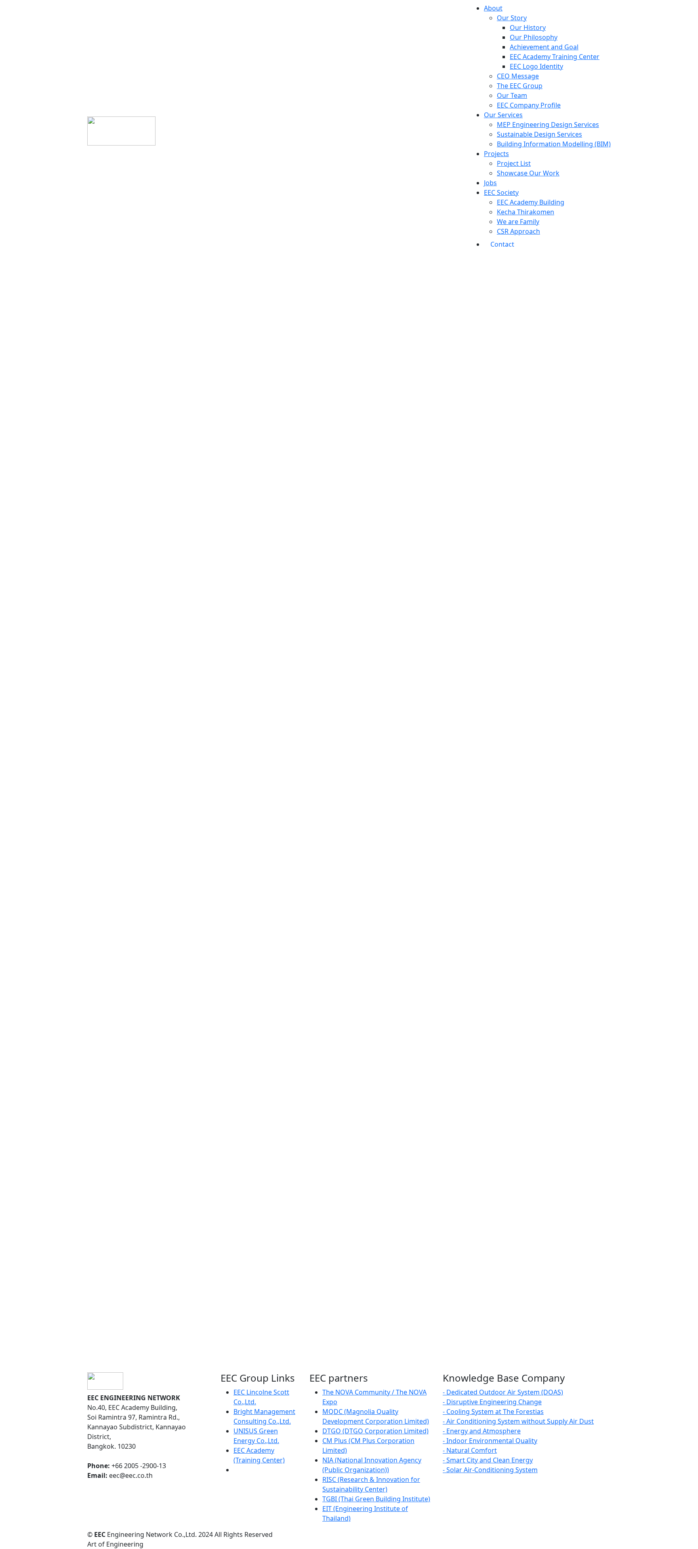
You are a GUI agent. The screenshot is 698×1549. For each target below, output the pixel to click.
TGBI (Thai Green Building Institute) (376, 1498)
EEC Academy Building (530, 202)
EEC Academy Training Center (554, 56)
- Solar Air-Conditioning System (490, 1469)
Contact (502, 244)
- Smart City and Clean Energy (488, 1460)
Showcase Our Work (528, 173)
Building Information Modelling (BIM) (554, 143)
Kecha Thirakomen (525, 211)
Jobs (490, 182)
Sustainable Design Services (539, 134)
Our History (528, 27)
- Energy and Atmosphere (482, 1430)
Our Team (512, 95)
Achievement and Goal (544, 46)
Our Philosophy (533, 37)
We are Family (518, 221)
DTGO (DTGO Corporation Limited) (375, 1430)
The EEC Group (519, 85)
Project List (514, 163)
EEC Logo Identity (536, 66)
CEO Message (518, 76)
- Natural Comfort (470, 1450)
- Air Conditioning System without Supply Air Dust (518, 1421)
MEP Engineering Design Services (548, 124)
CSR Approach (518, 231)
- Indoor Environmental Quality (490, 1440)
